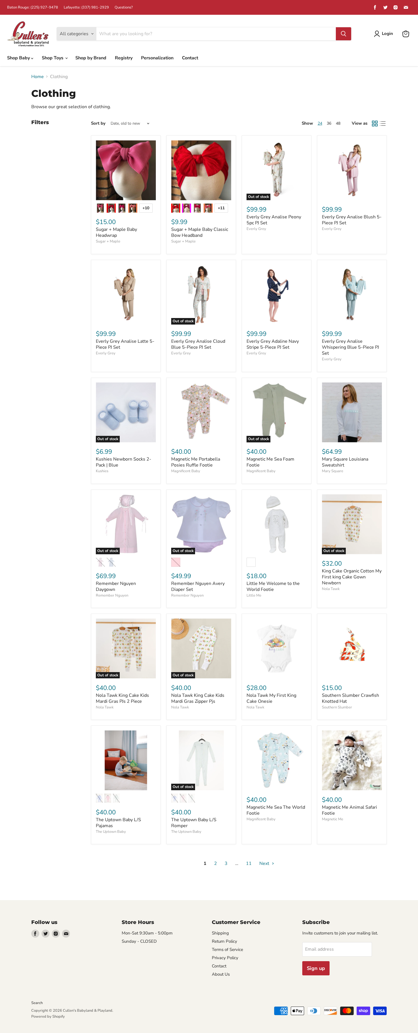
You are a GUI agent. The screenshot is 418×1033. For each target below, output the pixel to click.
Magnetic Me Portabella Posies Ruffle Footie (195, 462)
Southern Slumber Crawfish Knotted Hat (350, 698)
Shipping (220, 933)
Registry (124, 58)
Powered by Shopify (48, 1016)
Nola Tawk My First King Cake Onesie (271, 698)
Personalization (157, 58)
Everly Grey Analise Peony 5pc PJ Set (274, 220)
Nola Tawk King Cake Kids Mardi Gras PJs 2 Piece (122, 698)
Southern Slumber (337, 707)
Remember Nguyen (112, 595)
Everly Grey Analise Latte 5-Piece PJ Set (125, 344)
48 (338, 123)
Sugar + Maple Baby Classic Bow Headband (199, 232)
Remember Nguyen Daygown (116, 586)
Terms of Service (227, 949)
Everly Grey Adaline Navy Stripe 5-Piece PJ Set (273, 344)
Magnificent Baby (185, 471)
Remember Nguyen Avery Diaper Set (198, 586)
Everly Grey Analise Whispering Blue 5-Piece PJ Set (350, 347)
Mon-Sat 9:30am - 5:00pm (147, 933)
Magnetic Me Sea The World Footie (276, 810)
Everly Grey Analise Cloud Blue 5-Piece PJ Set (198, 344)
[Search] (343, 33)
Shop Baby (19, 58)
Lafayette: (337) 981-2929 (86, 7)
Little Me (254, 595)
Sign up (316, 968)
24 (320, 123)
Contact (190, 58)
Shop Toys (53, 58)
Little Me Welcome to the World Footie (273, 586)
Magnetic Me (332, 819)
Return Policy (224, 941)
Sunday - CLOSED (139, 941)
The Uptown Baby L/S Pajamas (118, 823)
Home (37, 76)
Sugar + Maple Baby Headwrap (116, 232)
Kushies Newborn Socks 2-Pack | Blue (123, 462)
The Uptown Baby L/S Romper (193, 823)
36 (329, 123)
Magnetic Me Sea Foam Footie (270, 462)
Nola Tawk (331, 588)
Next (264, 863)
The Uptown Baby (111, 831)
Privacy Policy (225, 958)
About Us (221, 974)
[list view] (383, 123)
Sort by (98, 123)
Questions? (124, 7)
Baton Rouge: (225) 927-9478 (32, 7)
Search (37, 1002)
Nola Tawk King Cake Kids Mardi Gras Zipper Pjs (197, 698)
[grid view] (375, 123)
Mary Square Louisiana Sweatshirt (345, 462)
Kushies (102, 471)
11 (249, 863)
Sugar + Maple (108, 241)
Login (387, 33)
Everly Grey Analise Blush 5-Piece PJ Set (352, 220)
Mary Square (332, 471)
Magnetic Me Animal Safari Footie (349, 810)
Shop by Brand (90, 58)
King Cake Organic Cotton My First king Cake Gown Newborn (352, 577)
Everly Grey (256, 228)
